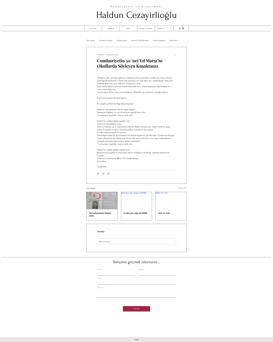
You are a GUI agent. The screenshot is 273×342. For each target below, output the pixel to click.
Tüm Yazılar (90, 40)
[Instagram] (183, 28)
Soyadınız (141, 269)
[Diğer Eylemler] (174, 54)
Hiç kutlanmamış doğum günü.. (100, 214)
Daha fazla (173, 40)
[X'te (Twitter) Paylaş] (103, 174)
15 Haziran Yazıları (105, 40)
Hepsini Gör (183, 188)
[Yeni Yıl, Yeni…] (171, 200)
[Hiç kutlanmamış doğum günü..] (101, 200)
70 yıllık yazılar (122, 40)
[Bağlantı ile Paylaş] (108, 174)
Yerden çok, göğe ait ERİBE (135, 213)
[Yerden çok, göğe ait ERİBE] (136, 200)
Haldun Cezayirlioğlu (136, 15)
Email (99, 278)
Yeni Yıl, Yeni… (164, 213)
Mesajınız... (101, 287)
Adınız (99, 269)
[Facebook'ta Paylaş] (98, 174)
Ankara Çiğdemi (159, 40)
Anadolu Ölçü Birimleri (140, 40)
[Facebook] (180, 28)
